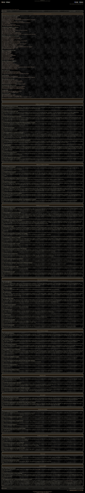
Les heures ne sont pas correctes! (9, 29)
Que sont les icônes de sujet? (8, 59)
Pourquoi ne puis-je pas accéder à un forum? (11, 42)
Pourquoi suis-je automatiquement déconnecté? (11, 18)
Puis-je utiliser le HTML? (7, 52)
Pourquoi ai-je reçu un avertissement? (9, 44)
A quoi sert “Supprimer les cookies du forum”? (11, 25)
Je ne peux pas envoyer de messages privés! (11, 71)
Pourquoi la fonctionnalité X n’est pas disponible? (11, 95)
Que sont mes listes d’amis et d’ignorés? (10, 76)
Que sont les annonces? (7, 56)
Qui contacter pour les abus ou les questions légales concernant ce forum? (17, 96)
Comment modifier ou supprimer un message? (11, 37)
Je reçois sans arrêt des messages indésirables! (11, 72)
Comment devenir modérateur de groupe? (10, 65)
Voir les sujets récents (15, 9)
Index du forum (4, 488)
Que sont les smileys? (6, 53)
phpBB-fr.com (43, 492)
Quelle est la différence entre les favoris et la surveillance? (13, 86)
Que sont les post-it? (6, 57)
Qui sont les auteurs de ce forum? (9, 94)
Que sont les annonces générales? (9, 55)
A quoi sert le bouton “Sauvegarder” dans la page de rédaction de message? (17, 46)
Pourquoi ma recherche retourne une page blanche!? (12, 81)
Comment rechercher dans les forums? (10, 79)
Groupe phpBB (37, 469)
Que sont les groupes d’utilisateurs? (9, 64)
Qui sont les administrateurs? (8, 62)
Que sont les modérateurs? (7, 63)
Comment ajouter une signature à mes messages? (12, 38)
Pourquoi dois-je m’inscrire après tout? (9, 17)
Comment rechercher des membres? (9, 82)
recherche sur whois (69, 480)
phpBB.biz (47, 492)
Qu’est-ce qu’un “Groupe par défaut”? (9, 67)
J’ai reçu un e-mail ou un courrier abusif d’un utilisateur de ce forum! (15, 73)
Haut (3, 109)
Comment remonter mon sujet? (8, 48)
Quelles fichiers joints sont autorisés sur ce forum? (12, 91)
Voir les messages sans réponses (7, 9)
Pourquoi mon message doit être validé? (10, 47)
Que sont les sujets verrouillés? (8, 58)
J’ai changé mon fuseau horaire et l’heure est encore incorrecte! (14, 30)
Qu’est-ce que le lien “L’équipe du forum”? (10, 68)
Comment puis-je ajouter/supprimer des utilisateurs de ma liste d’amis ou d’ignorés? (18, 77)
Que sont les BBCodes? (7, 51)
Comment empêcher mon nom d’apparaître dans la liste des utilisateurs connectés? (18, 19)
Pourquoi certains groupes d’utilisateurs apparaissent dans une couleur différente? (18, 66)
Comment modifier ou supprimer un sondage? (11, 41)
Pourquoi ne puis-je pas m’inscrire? (9, 24)
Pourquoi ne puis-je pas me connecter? (10, 16)
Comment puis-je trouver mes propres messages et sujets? (14, 83)
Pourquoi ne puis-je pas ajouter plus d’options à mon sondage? (14, 40)
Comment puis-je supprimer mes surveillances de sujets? (13, 88)
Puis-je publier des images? (7, 54)
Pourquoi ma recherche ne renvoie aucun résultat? (12, 80)
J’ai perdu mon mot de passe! (8, 20)
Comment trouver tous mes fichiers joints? (10, 92)
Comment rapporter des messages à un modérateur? (12, 45)
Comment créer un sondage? (8, 39)
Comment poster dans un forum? (8, 36)
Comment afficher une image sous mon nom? (11, 32)
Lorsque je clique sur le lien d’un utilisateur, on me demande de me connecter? (19, 34)
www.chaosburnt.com (42, 491)
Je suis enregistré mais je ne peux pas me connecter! (12, 21)
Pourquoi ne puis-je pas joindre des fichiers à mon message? (14, 43)
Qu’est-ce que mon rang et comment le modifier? (12, 33)
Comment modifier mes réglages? (9, 28)
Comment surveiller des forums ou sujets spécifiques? (12, 87)
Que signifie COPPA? (6, 23)
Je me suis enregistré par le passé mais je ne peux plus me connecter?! (16, 22)
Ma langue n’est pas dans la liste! (8, 31)
